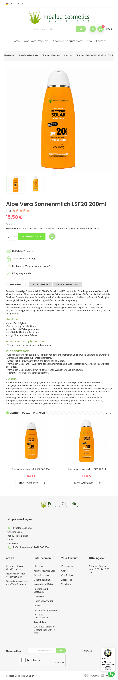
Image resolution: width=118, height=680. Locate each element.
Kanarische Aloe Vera (44, 570)
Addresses (66, 579)
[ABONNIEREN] (61, 650)
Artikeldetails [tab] (40, 284)
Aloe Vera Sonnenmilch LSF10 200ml (87, 469)
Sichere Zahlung (42, 579)
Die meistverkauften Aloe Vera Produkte (16, 583)
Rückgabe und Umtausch (41, 590)
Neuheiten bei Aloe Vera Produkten (15, 575)
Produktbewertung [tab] (67, 284)
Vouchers (66, 584)
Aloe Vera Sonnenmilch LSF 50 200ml (31, 469)
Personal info (68, 566)
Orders (65, 570)
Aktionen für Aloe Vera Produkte (15, 567)
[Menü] (113, 649)
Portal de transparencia (41, 616)
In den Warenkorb (31, 236)
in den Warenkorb (28, 483)
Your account (69, 558)
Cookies (38, 605)
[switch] (108, 668)
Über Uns (38, 566)
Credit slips (67, 575)
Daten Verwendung (43, 600)
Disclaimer (39, 596)
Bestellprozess (41, 575)
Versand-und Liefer (43, 584)
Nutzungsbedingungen (45, 610)
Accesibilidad (40, 622)
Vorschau (44, 483)
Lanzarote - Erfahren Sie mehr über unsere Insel (44, 629)
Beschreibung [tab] (17, 284)
